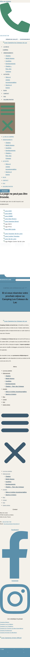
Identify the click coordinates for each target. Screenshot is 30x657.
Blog (5, 90)
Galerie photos (8, 99)
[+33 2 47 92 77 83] (15, 32)
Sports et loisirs (11, 394)
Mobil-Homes (10, 58)
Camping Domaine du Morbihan (8, 632)
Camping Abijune (4, 622)
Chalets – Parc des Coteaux (9, 69)
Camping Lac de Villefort (6, 624)
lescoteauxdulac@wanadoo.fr (11, 523)
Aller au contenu (5, 1)
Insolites (8, 61)
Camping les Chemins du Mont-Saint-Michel (11, 628)
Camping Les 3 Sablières (6, 626)
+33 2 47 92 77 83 (4, 35)
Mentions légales (19, 649)
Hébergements (8, 53)
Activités (6, 74)
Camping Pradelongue (6, 630)
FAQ (4, 96)
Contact (6, 93)
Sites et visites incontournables (16, 391)
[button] (7, 118)
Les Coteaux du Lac (9, 649)
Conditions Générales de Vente (15, 652)
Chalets (8, 56)
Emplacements (10, 63)
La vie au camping (8, 136)
